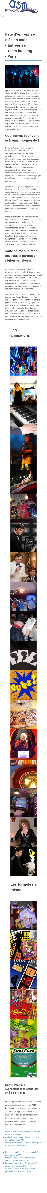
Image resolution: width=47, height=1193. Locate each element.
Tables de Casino (23, 778)
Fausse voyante (23, 720)
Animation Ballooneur (24, 867)
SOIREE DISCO (23, 950)
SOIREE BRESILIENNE (23, 1039)
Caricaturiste (23, 631)
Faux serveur (24, 573)
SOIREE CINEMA (23, 980)
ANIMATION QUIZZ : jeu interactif (23, 690)
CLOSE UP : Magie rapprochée (23, 484)
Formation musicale (23, 455)
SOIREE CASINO (23, 1068)
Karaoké (23, 602)
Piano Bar (23, 425)
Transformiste (23, 837)
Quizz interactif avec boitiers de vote (23, 808)
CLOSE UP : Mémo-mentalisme (23, 543)
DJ (23, 367)
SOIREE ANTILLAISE (23, 1009)
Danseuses (24, 514)
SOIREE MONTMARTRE (23, 921)
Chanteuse (23, 396)
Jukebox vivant (23, 749)
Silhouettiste (23, 661)
